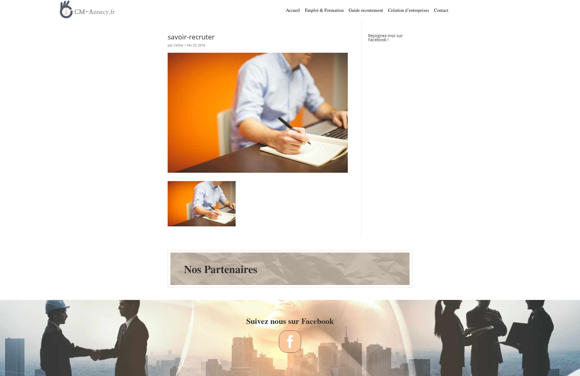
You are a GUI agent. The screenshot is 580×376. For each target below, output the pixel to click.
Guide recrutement (366, 11)
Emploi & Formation (324, 11)
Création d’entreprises (408, 11)
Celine (178, 45)
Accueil (293, 11)
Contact (441, 11)
